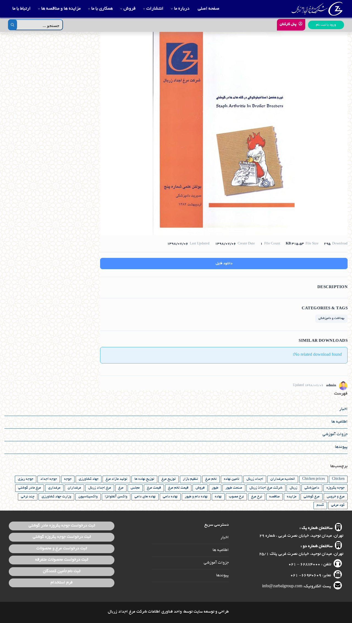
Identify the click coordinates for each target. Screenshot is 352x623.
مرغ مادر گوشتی (29, 488)
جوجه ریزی (25, 479)
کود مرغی (338, 505)
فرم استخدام (62, 582)
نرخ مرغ (256, 497)
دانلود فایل (224, 263)
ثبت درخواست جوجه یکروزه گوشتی (62, 537)
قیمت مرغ (154, 488)
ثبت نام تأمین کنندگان (61, 571)
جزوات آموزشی (335, 434)
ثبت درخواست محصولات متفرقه (61, 560)
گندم (320, 505)
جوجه (68, 479)
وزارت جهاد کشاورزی (56, 497)
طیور (215, 488)
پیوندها (341, 447)
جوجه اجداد (48, 479)
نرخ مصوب (236, 497)
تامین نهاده (231, 479)
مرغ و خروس (336, 497)
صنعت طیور (234, 488)
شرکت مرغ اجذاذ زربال (265, 488)
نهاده (218, 497)
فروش (200, 488)
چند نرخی (27, 497)
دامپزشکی (311, 488)
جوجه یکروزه (335, 488)
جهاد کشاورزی (88, 479)
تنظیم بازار (190, 479)
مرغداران (74, 488)
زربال (293, 488)
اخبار (343, 409)
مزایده (291, 497)
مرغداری (54, 488)
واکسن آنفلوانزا (116, 497)
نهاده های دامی (145, 497)
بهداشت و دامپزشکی (331, 318)
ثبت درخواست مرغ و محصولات (61, 548)
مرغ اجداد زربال (99, 488)
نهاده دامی (170, 497)
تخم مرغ (211, 479)
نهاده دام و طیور (196, 497)
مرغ (120, 488)
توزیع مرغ (168, 479)
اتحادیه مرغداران (282, 479)
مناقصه (274, 497)
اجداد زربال (254, 479)
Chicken (338, 479)
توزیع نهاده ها (144, 479)
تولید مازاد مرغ (116, 479)
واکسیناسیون (88, 497)
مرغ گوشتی (312, 497)
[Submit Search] (12, 24)
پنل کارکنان (289, 24)
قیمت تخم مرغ (178, 488)
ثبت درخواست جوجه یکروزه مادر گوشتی (62, 525)
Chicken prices (313, 479)
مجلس (135, 488)
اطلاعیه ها (339, 422)
